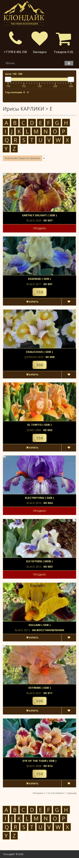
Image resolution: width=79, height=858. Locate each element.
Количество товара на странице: (22, 158)
